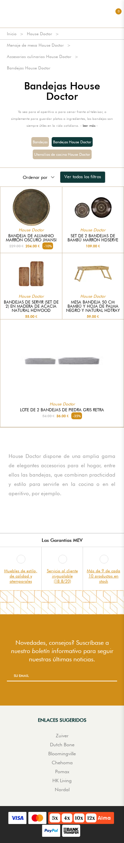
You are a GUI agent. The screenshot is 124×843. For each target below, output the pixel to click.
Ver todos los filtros (82, 176)
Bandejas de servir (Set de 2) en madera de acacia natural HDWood (31, 306)
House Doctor (39, 33)
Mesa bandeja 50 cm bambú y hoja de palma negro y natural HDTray (93, 306)
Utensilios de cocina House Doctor (62, 154)
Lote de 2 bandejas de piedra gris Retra (62, 410)
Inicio (12, 33)
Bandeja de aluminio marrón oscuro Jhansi (31, 238)
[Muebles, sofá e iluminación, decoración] (62, 13)
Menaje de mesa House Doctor (35, 45)
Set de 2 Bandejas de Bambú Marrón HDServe (93, 238)
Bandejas (40, 142)
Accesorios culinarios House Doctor (39, 56)
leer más (89, 125)
